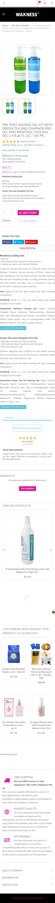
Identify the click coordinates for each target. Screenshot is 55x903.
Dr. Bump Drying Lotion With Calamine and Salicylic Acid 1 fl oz (41, 725)
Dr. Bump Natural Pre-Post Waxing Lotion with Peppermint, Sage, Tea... (27, 570)
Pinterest (32, 242)
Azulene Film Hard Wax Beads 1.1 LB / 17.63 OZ (13, 670)
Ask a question (15, 150)
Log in (15, 172)
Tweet (19, 242)
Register (6, 172)
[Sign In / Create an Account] (45, 3)
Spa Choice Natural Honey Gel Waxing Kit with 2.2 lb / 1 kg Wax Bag (41, 673)
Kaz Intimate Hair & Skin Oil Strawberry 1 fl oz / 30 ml (13, 725)
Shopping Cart (39, 4)
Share (8, 242)
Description (27, 248)
